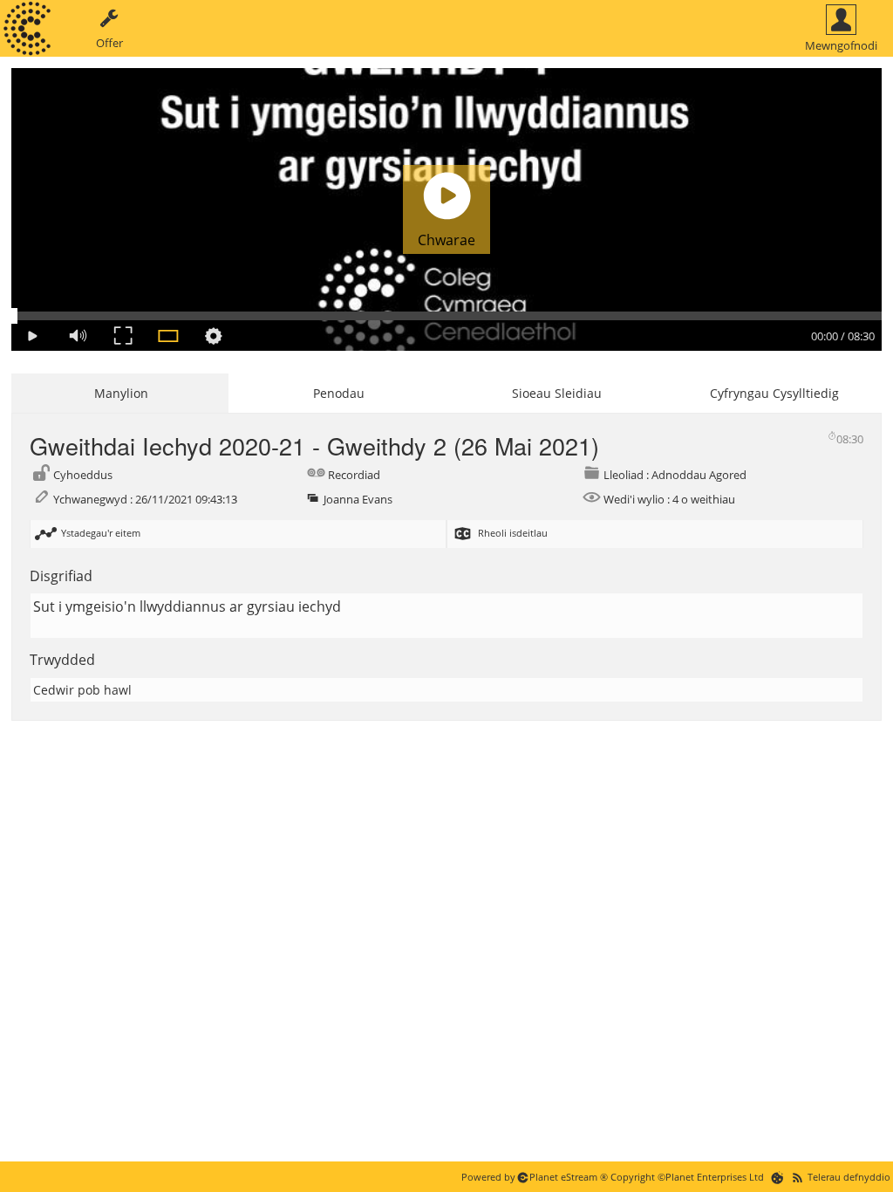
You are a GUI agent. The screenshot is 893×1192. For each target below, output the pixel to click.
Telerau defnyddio (849, 1176)
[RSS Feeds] (797, 1176)
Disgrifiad (61, 576)
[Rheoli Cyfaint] (78, 335)
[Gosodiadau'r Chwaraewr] (214, 335)
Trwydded (62, 659)
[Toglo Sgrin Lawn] (123, 335)
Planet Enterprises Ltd (714, 1176)
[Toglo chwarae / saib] (32, 335)
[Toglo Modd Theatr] (168, 335)
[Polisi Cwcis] (777, 1176)
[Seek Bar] (446, 316)
